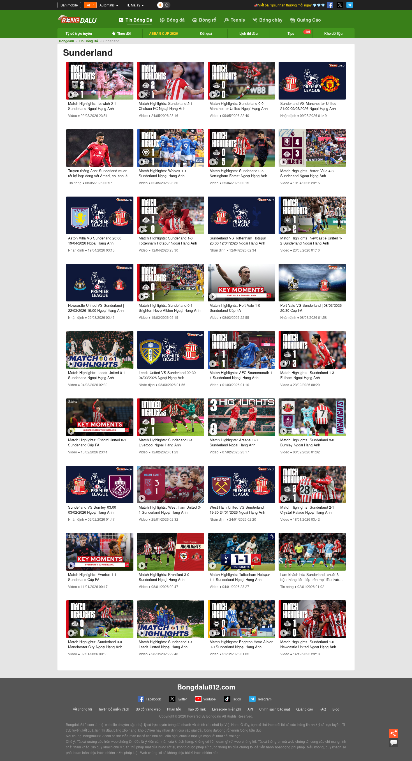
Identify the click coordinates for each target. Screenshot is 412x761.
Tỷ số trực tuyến (79, 33)
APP (90, 5)
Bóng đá (175, 20)
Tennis (238, 20)
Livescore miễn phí (226, 709)
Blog (335, 709)
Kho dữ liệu (333, 33)
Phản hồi (174, 709)
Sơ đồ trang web (148, 709)
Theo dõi (124, 33)
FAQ (323, 709)
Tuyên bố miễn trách (113, 709)
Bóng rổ (207, 20)
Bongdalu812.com (206, 686)
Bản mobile (69, 5)
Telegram (264, 699)
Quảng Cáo (309, 20)
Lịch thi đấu (248, 33)
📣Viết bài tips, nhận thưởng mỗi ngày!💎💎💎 (289, 5)
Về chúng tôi (82, 709)
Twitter (182, 699)
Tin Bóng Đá (139, 20)
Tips (299, 32)
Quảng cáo (304, 709)
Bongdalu (66, 40)
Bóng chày (271, 20)
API (250, 709)
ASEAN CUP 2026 (163, 33)
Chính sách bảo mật (274, 709)
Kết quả (206, 33)
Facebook (153, 699)
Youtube (209, 699)
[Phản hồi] (393, 745)
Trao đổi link (196, 709)
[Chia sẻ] (393, 736)
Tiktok (236, 699)
